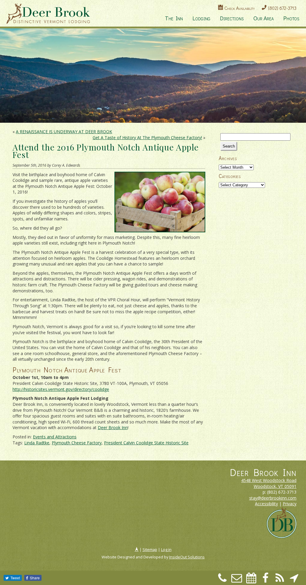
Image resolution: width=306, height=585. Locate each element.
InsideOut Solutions (187, 557)
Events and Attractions (54, 437)
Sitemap (150, 549)
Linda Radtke (36, 443)
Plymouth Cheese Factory (77, 443)
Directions (232, 18)
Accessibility (266, 503)
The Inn (174, 18)
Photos (291, 18)
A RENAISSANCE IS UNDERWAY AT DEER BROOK (64, 131)
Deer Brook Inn (113, 427)
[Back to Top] (137, 549)
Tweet (15, 577)
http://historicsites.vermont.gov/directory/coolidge (61, 389)
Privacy (289, 503)
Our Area (263, 18)
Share (35, 577)
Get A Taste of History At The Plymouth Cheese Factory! (147, 137)
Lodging (201, 18)
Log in (166, 549)
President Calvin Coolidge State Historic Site (146, 443)
